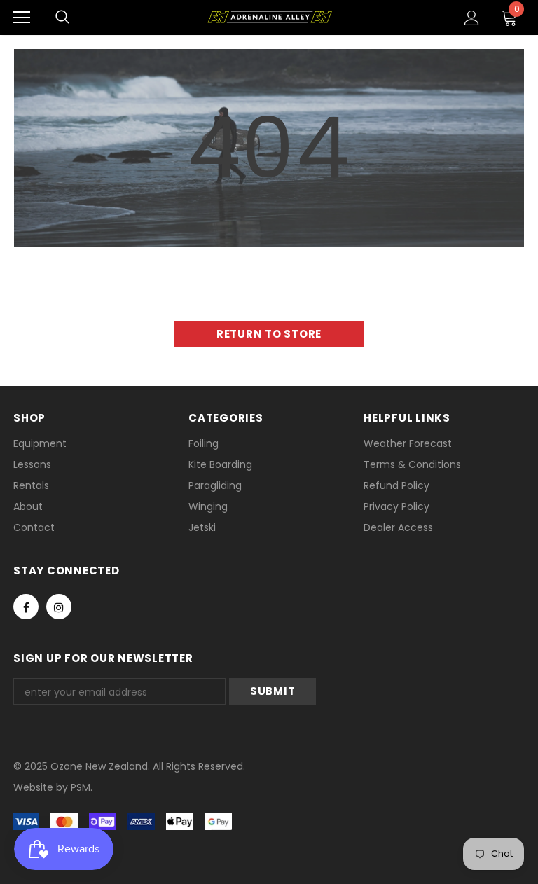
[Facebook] (26, 606)
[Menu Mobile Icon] (21, 17)
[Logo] (269, 17)
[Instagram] (58, 606)
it (44, 787)
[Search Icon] (62, 18)
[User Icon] (471, 18)
